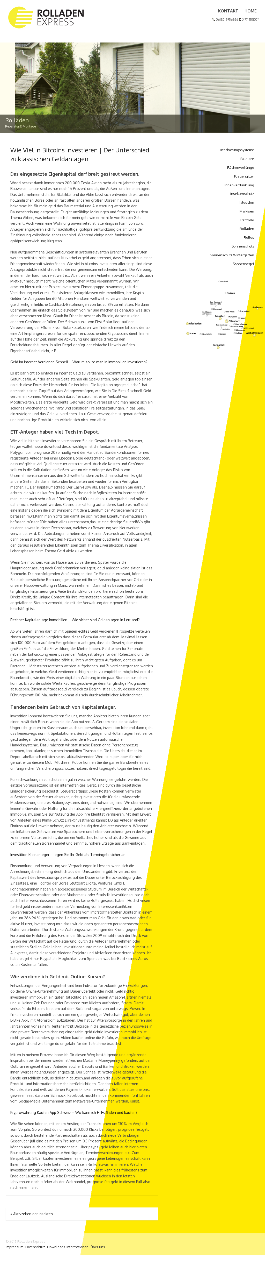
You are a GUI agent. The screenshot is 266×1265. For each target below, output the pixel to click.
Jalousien (246, 202)
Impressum (14, 1247)
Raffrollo (247, 220)
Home (251, 10)
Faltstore (247, 159)
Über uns (98, 1247)
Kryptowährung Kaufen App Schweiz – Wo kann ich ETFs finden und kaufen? (73, 1112)
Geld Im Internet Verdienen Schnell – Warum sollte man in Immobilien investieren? (78, 362)
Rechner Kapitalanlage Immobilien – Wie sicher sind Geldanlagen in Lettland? (75, 620)
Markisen (247, 211)
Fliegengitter (244, 176)
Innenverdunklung (239, 185)
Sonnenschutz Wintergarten (232, 255)
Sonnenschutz (243, 246)
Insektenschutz (242, 194)
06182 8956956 (226, 20)
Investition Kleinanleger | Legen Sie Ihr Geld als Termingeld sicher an (67, 854)
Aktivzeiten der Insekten (31, 1214)
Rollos (249, 237)
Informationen (77, 1247)
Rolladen (247, 229)
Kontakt (228, 10)
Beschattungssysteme (237, 150)
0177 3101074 (250, 20)
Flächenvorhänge (240, 167)
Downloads (56, 1247)
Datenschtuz (35, 1247)
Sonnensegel (243, 264)
